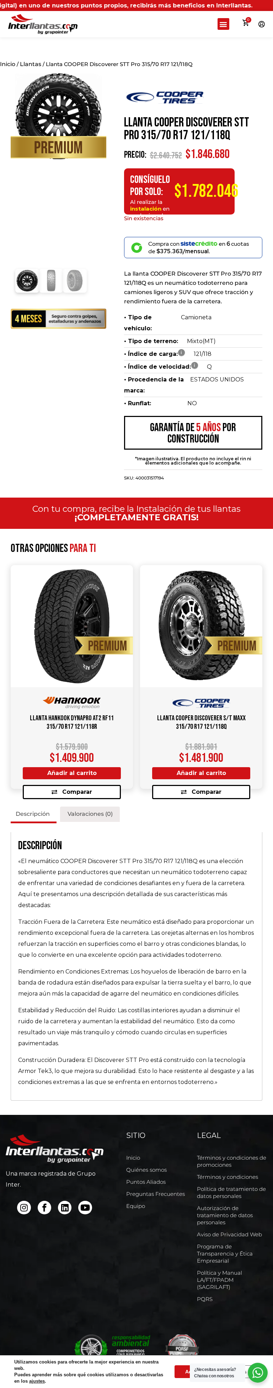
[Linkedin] (64, 1207)
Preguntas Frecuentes (155, 1194)
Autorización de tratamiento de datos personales (225, 1215)
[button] (223, 24)
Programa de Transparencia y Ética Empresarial (225, 1253)
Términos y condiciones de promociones (231, 1161)
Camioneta (196, 317)
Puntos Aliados (146, 1181)
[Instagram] (24, 1207)
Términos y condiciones (227, 1176)
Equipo (135, 1206)
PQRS (205, 1299)
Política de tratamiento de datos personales (231, 1192)
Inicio (7, 64)
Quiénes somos (146, 1169)
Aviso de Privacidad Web (229, 1234)
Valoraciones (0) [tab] (90, 813)
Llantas (30, 64)
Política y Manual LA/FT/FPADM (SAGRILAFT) (219, 1279)
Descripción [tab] (33, 813)
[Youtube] (85, 1207)
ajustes (37, 1381)
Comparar (77, 791)
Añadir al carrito (72, 773)
